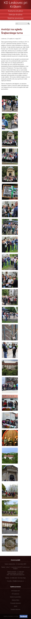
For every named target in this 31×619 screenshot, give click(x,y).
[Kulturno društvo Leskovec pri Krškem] (15, 4)
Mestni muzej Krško (15, 597)
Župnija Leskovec (15, 609)
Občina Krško (15, 600)
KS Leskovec (15, 594)
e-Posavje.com (15, 590)
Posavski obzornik (15, 603)
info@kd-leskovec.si (18, 581)
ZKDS (15, 606)
